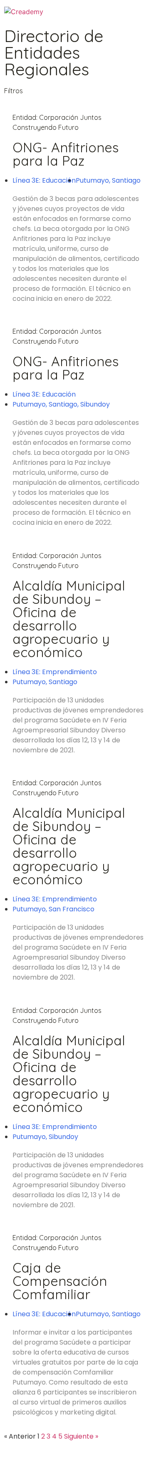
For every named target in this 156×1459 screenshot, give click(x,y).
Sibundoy (95, 404)
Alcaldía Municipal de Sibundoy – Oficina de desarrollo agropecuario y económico (68, 618)
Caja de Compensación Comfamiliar (59, 1281)
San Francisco (71, 909)
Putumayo (92, 180)
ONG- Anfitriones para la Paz (65, 154)
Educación (59, 180)
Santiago (126, 180)
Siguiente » (81, 1436)
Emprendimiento (69, 672)
